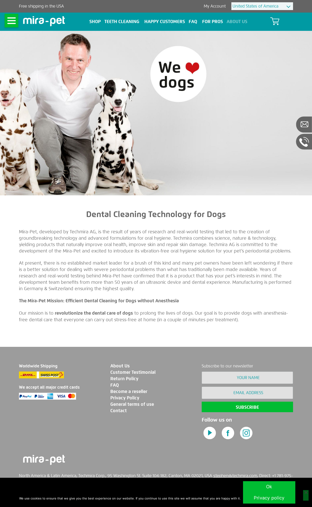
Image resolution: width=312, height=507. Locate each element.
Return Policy (124, 379)
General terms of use (132, 404)
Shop (95, 21)
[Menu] (11, 20)
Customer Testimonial (133, 372)
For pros (212, 21)
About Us (237, 21)
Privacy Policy (124, 398)
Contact (118, 411)
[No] (306, 495)
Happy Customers (164, 21)
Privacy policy (269, 498)
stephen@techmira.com (235, 475)
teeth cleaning (121, 21)
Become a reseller (128, 391)
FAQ (193, 21)
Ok (269, 486)
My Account (215, 6)
